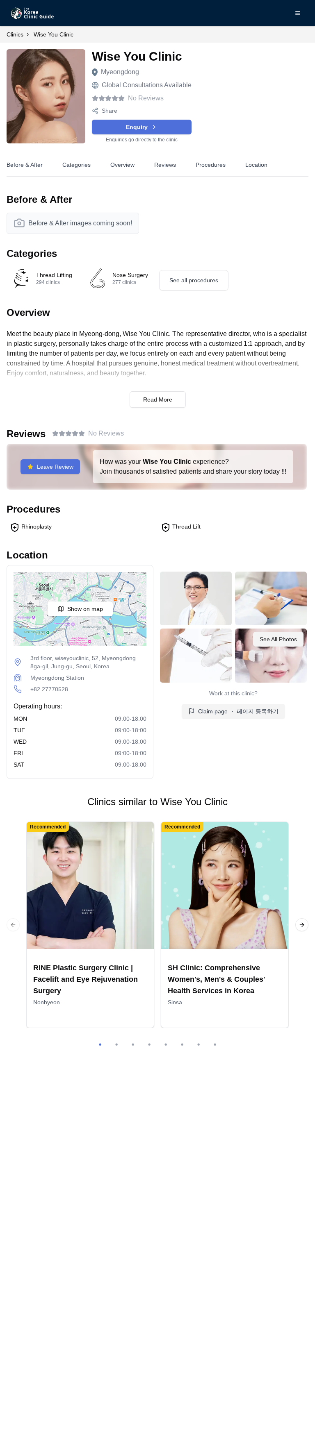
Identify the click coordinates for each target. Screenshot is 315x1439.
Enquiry (137, 127)
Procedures (211, 164)
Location (256, 164)
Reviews (165, 164)
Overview (122, 164)
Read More (157, 399)
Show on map (85, 609)
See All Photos (278, 639)
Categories (76, 164)
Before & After (25, 164)
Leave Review (55, 466)
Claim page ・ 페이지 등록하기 (238, 711)
